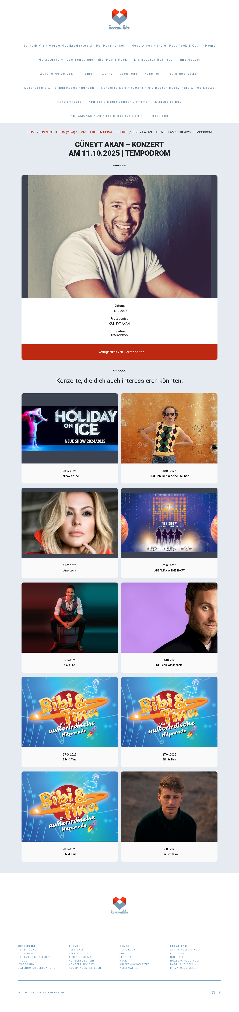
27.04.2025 (69, 754)
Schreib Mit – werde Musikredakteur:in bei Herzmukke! (74, 45)
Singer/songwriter (135, 964)
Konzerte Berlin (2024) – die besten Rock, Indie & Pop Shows (158, 87)
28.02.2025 (69, 471)
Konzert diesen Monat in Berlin (103, 132)
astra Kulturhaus (184, 949)
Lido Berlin (179, 953)
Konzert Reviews (82, 964)
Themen (87, 73)
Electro (126, 957)
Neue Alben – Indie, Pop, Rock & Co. (165, 45)
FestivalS (76, 949)
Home (210, 45)
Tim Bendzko (169, 854)
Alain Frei (70, 665)
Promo (23, 960)
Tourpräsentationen (85, 968)
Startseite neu (168, 101)
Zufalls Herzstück (56, 73)
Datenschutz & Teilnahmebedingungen (59, 87)
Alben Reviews (80, 957)
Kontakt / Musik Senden (37, 957)
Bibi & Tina (69, 759)
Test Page (159, 115)
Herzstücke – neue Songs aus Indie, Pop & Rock (83, 59)
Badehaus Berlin (183, 964)
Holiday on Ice (70, 476)
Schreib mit (27, 953)
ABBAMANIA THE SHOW (169, 570)
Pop (122, 953)
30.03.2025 (169, 471)
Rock (123, 960)
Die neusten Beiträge (153, 59)
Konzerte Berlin (81, 960)
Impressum (190, 59)
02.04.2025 (169, 565)
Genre (107, 73)
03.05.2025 (169, 849)
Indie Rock (128, 949)
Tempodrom (119, 335)
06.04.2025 (169, 660)
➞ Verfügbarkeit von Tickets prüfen (119, 352)
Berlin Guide (79, 953)
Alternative (129, 968)
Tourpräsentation (183, 73)
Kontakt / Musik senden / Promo (118, 101)
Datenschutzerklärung (37, 968)
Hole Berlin (179, 957)
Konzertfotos (69, 101)
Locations (129, 73)
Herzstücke (27, 949)
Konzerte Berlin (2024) (57, 132)
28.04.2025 (69, 849)
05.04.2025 (69, 660)
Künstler (152, 73)
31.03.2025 (69, 565)
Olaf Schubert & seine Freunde (169, 476)
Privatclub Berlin (184, 968)
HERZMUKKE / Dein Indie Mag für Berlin (107, 115)
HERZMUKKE (27, 946)
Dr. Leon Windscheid (169, 665)
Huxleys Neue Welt (185, 960)
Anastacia (69, 570)
